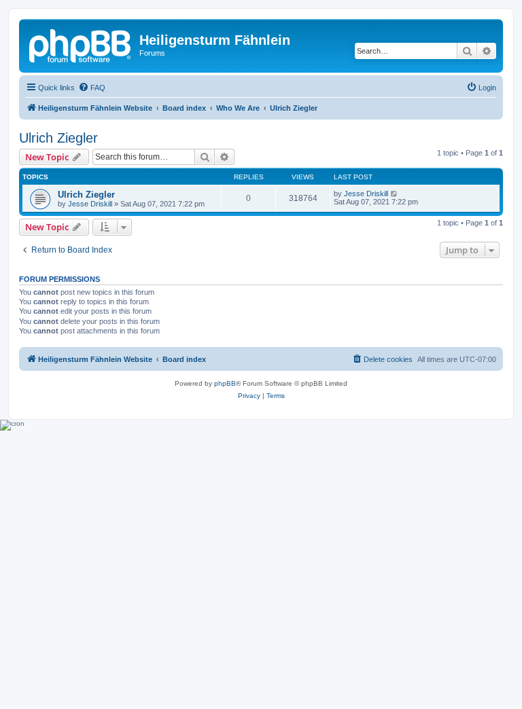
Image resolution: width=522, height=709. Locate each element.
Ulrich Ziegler (58, 137)
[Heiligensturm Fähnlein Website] (80, 44)
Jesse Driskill (90, 204)
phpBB (225, 383)
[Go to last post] (394, 193)
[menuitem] (91, 87)
